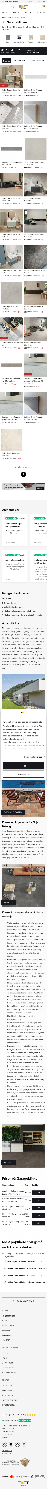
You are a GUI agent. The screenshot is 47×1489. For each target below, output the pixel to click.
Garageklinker (20, 18)
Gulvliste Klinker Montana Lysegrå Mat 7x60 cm (13, 1192)
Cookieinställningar (33, 757)
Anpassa (22, 774)
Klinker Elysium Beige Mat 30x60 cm (13, 1223)
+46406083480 (7, 1451)
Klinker (10, 18)
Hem (4, 18)
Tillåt (23, 766)
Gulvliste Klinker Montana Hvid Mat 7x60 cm (13, 1200)
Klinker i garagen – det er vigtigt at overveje (23, 615)
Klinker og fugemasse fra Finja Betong (20, 611)
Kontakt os (6, 1454)
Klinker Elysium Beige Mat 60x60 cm (13, 1207)
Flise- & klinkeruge (11, 1)
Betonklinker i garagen (14, 607)
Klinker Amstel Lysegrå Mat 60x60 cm (13, 1215)
